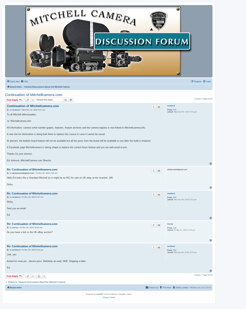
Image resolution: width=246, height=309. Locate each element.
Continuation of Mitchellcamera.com (33, 95)
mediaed (171, 106)
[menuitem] (24, 81)
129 (174, 228)
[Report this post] (153, 107)
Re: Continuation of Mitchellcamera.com (32, 169)
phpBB (99, 294)
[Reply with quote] (158, 107)
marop (170, 224)
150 (174, 110)
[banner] (109, 41)
